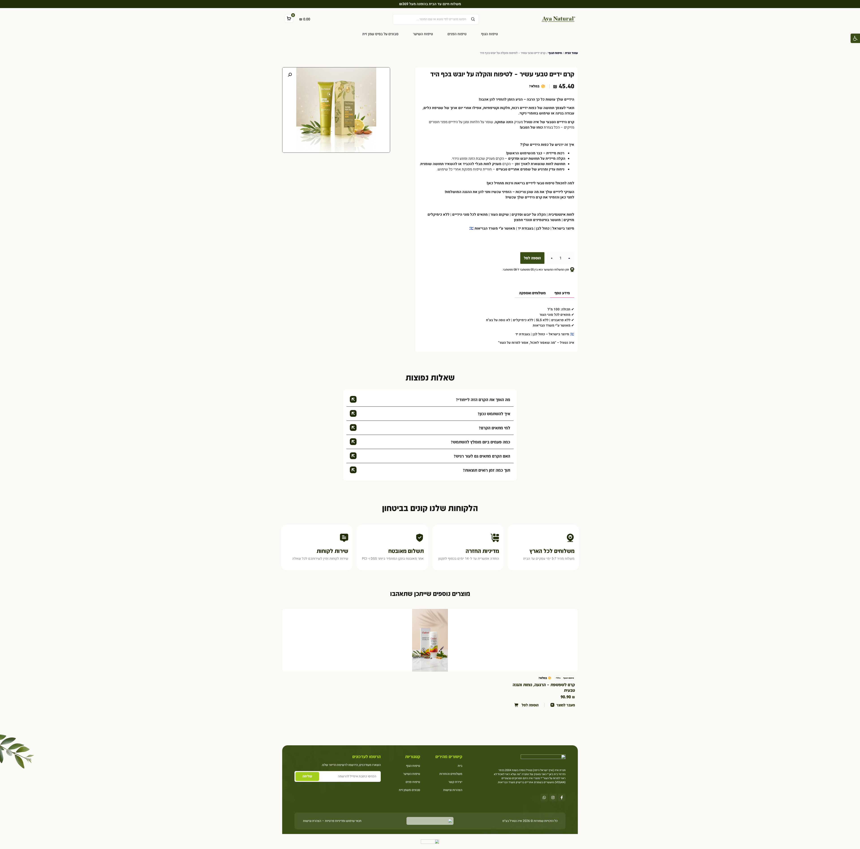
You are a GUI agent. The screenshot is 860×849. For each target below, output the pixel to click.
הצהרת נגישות (312, 821)
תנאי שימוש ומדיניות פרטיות (342, 821)
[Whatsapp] (544, 797)
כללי (558, 678)
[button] (855, 38)
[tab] (562, 294)
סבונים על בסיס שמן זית (380, 34)
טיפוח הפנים (457, 34)
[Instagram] (553, 797)
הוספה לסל (532, 258)
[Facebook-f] (561, 797)
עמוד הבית (571, 53)
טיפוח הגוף (489, 34)
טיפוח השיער (423, 34)
